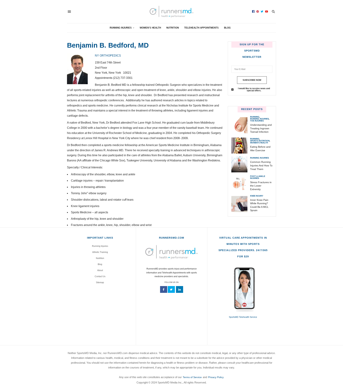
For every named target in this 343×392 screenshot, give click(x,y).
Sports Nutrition (260, 141)
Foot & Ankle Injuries (257, 177)
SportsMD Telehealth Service (243, 317)
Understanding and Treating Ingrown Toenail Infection (261, 128)
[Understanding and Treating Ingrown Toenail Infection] (240, 125)
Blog (227, 27)
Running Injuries (121, 27)
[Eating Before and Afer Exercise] (240, 146)
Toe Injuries (257, 121)
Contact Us (100, 276)
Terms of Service (192, 377)
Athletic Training (100, 252)
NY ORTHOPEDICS (108, 55)
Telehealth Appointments (201, 27)
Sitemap (100, 282)
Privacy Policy (216, 377)
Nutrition (172, 27)
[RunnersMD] (171, 11)
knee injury (256, 196)
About (100, 270)
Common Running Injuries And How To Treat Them (261, 165)
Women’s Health (150, 27)
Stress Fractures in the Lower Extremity (261, 186)
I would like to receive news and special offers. (254, 89)
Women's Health (259, 143)
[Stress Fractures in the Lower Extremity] (240, 184)
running (254, 117)
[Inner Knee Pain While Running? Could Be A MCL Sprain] (240, 204)
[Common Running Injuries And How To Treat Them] (240, 164)
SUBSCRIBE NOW (252, 80)
